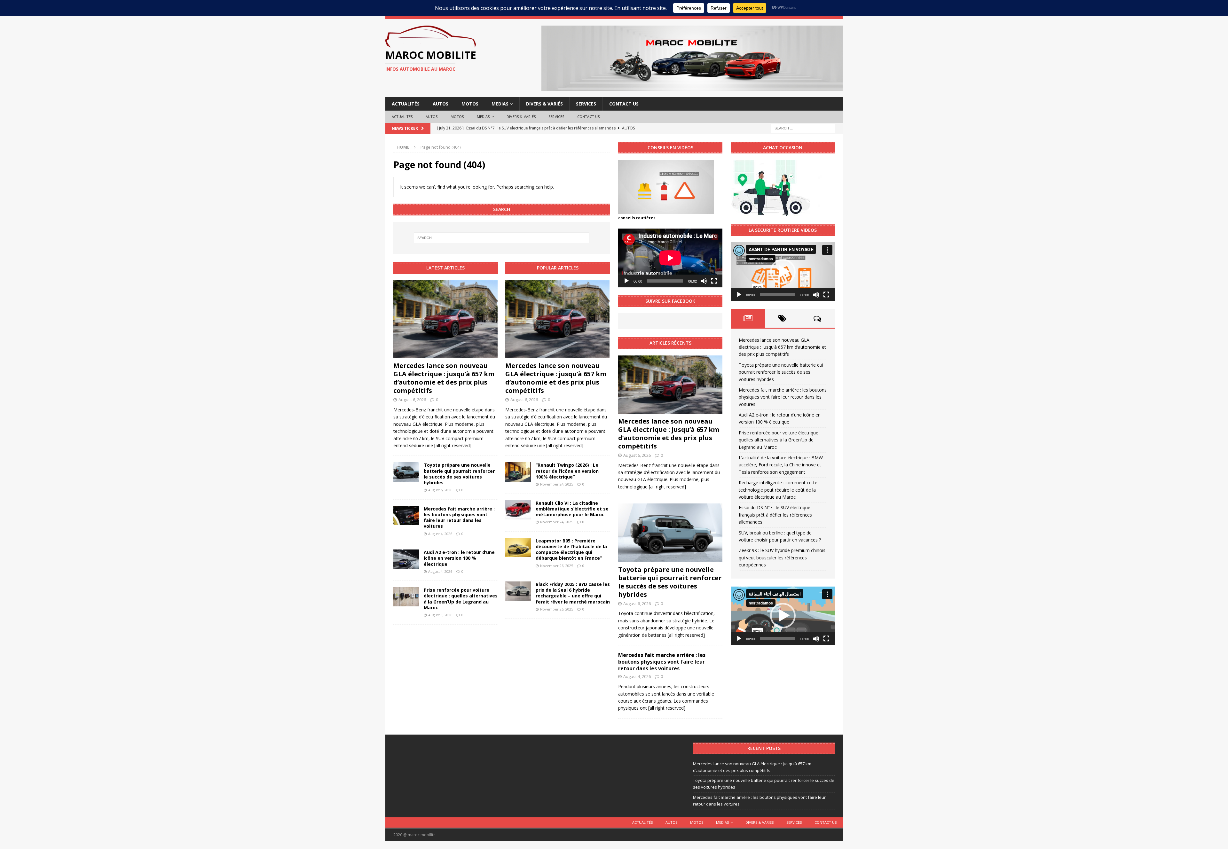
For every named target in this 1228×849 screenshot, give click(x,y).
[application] (670, 258)
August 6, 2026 (412, 399)
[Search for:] (803, 128)
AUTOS (440, 104)
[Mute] (704, 281)
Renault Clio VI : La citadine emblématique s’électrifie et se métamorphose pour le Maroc (572, 509)
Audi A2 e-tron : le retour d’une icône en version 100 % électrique (459, 558)
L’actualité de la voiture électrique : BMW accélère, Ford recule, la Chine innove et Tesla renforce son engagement (781, 465)
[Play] (626, 281)
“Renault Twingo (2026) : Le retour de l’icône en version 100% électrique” (567, 470)
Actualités (406, 104)
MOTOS (469, 104)
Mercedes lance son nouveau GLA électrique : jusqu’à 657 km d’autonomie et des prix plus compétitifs (443, 378)
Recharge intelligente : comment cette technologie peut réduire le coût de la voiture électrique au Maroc (778, 489)
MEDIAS (500, 104)
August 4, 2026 (440, 533)
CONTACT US (624, 104)
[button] (783, 271)
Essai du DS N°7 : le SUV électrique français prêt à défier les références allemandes (775, 514)
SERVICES (586, 104)
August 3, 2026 (440, 614)
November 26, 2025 (556, 565)
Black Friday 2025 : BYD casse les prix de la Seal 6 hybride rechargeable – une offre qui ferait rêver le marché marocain (573, 593)
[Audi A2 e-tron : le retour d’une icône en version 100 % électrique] (406, 559)
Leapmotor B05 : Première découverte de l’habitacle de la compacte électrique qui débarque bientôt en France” (571, 549)
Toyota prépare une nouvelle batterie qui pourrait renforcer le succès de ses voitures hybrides (459, 474)
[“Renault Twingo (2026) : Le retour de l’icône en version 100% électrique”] (518, 471)
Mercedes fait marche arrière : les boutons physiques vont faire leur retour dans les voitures (459, 517)
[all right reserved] (452, 445)
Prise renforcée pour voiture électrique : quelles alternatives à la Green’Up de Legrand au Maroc (461, 599)
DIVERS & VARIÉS (544, 104)
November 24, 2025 (556, 484)
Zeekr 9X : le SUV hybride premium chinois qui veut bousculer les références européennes (782, 557)
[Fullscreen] (714, 281)
